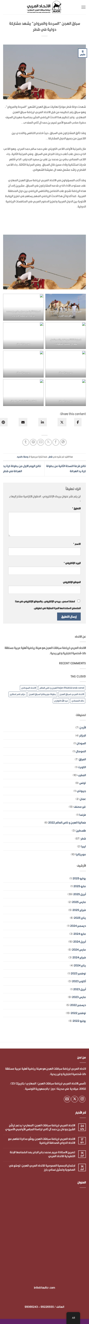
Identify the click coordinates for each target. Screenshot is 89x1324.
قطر (50, 457)
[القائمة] (83, 7)
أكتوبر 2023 (79, 981)
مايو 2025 (79, 886)
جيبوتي (81, 791)
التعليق (76, 508)
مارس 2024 (79, 949)
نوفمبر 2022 (78, 1013)
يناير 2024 (80, 965)
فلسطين (81, 830)
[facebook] (78, 422)
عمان (83, 799)
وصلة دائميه (22, 457)
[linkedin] (42, 422)
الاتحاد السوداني (28, 688)
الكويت (82, 767)
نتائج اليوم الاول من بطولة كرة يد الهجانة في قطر (22, 468)
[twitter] (62, 422)
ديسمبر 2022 (78, 1005)
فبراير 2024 (79, 957)
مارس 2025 (79, 902)
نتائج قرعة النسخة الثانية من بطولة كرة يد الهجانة (66, 468)
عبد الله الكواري (61, 701)
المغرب (82, 775)
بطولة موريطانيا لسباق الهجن (42, 694)
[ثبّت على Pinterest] (33, 442)
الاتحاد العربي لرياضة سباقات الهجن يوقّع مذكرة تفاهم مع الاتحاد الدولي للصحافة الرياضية (41, 1141)
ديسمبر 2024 (78, 925)
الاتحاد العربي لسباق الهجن (71, 694)
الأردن (82, 727)
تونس (82, 783)
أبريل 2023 (79, 989)
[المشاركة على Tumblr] (25, 442)
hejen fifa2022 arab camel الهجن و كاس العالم (62, 688)
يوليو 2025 (79, 878)
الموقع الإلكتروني (72, 582)
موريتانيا (81, 854)
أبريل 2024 (79, 941)
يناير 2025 (80, 917)
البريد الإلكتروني (72, 563)
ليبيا (83, 846)
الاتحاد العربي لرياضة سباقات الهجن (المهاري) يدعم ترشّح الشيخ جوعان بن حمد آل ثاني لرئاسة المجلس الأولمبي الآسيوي (40, 1127)
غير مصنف (80, 806)
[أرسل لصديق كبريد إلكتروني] (40, 442)
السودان (81, 743)
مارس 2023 (79, 997)
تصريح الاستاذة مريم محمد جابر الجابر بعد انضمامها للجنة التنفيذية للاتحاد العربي (42, 1154)
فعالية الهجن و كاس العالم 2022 (67, 822)
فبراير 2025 (79, 910)
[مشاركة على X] (48, 442)
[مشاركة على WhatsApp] (63, 442)
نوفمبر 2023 (78, 973)
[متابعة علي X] (74, 1099)
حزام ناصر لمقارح (17, 694)
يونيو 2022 (79, 1020)
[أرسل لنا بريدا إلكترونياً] (67, 1099)
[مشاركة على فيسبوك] (55, 442)
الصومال (81, 751)
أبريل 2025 (79, 894)
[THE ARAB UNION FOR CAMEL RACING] (44, 7)
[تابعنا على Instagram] (82, 1099)
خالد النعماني (77, 701)
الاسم (77, 544)
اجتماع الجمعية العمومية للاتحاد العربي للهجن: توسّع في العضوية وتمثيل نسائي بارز (42, 1167)
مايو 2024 (79, 933)
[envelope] (23, 422)
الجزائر (82, 735)
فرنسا (82, 814)
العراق (82, 759)
